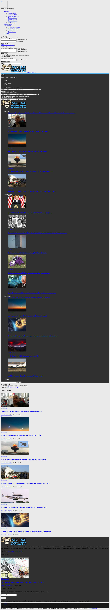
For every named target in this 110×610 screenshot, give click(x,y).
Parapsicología (11, 22)
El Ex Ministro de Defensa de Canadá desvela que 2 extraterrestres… (32, 293)
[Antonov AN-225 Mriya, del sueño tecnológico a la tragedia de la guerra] (15, 502)
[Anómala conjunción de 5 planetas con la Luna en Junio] (17, 146)
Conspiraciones (8, 24)
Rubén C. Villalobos (6, 585)
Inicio (5, 604)
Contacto (6, 33)
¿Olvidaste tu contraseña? (8, 45)
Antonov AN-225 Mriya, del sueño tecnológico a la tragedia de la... (24, 507)
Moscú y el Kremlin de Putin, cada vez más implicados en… (29, 273)
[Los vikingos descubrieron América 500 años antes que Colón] (15, 577)
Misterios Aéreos (12, 18)
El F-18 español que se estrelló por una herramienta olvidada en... (24, 459)
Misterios (6, 11)
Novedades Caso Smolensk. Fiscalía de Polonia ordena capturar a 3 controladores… (37, 233)
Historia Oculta (12, 30)
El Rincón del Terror (13, 28)
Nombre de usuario (22, 39)
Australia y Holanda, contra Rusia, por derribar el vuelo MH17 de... (25, 483)
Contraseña (20, 41)
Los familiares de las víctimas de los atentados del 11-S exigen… (30, 213)
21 (1, 587)
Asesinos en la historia (14, 27)
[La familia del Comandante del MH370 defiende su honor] (17, 126)
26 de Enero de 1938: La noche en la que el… (23, 356)
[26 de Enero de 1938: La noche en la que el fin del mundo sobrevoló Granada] (17, 351)
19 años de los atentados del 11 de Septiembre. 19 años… (27, 253)
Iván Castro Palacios (6, 415)
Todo (9, 113)
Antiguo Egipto (12, 13)
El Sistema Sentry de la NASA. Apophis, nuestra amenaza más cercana (32, 336)
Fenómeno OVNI (12, 14)
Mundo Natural (12, 32)
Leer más (94, 608)
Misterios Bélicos (12, 19)
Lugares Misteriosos (13, 16)
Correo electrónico (22, 49)
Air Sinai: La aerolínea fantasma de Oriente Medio (25, 376)
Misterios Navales (12, 21)
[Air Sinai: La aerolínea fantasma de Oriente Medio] (17, 371)
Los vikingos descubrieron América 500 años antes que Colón (22, 582)
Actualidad (10, 128)
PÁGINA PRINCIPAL (13, 387)
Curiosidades (7, 25)
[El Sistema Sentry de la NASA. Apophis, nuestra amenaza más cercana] (17, 331)
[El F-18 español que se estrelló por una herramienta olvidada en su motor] (17, 166)
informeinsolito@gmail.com (15, 551)
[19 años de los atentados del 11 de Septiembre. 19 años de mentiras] (17, 248)
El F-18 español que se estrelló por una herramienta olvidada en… (31, 171)
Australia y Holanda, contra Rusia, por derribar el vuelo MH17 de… (32, 191)
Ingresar (6, 80)
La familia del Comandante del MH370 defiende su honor (28, 131)
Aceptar (90, 608)
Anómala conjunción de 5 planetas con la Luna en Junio (27, 151)
